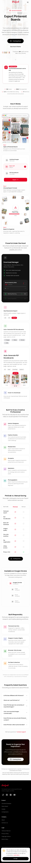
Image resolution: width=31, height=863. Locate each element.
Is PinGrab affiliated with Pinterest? (14, 695)
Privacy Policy (5, 833)
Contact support (21, 732)
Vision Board (5, 806)
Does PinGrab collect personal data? (14, 724)
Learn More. (16, 855)
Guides (3, 809)
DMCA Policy (5, 839)
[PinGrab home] (15, 2)
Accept (15, 858)
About (3, 820)
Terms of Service (6, 831)
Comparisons (5, 812)
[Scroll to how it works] (15, 59)
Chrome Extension (6, 803)
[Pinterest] (6, 794)
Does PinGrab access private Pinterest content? (15, 719)
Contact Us (5, 822)
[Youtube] (14, 794)
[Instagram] (10, 794)
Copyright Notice (6, 836)
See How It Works (15, 46)
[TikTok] (3, 794)
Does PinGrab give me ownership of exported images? (14, 706)
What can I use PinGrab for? (12, 700)
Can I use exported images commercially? (11, 712)
